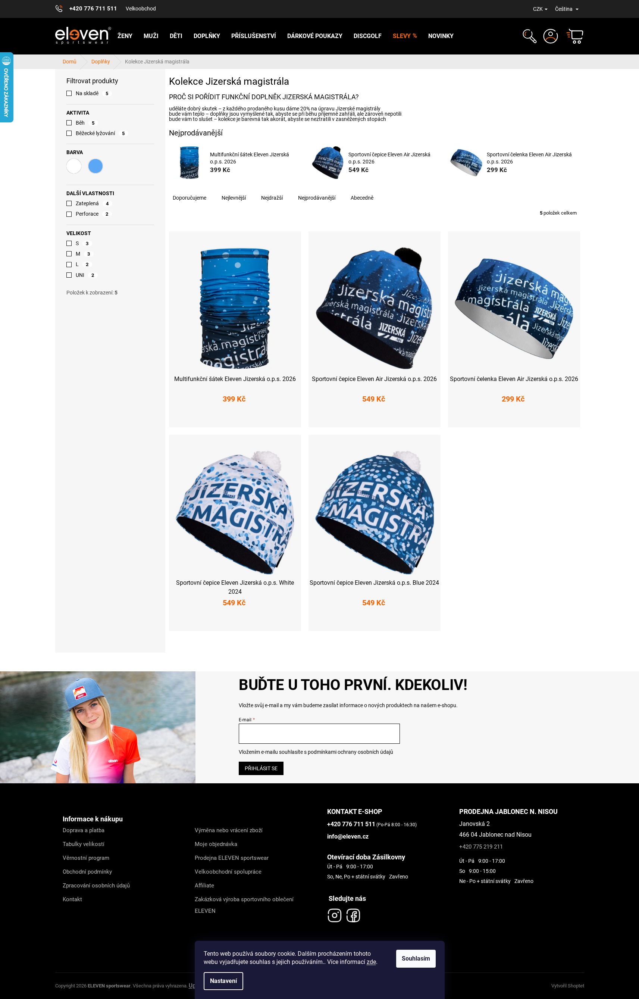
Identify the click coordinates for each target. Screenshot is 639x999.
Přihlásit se (261, 768)
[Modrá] (95, 166)
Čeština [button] (564, 9)
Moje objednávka (216, 844)
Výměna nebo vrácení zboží (229, 830)
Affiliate (204, 885)
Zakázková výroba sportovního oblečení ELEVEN (244, 905)
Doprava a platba (83, 830)
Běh (85, 123)
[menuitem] (125, 36)
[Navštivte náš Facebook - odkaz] (353, 913)
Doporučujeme (189, 198)
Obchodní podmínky (87, 871)
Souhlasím (416, 958)
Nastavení (223, 980)
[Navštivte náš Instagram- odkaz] (334, 913)
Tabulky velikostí (83, 844)
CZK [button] (538, 9)
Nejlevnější (234, 198)
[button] (529, 36)
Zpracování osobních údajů (96, 885)
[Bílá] (73, 166)
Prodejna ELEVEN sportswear (232, 858)
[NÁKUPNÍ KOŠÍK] (571, 36)
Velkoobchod (141, 9)
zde (371, 961)
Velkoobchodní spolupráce (228, 871)
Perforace (92, 214)
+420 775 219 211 (481, 846)
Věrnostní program (86, 858)
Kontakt (72, 899)
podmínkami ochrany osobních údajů (350, 752)
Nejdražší (272, 198)
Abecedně (362, 198)
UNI (85, 275)
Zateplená (92, 203)
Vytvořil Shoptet (567, 986)
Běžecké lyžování (100, 133)
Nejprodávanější (316, 198)
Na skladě (92, 93)
